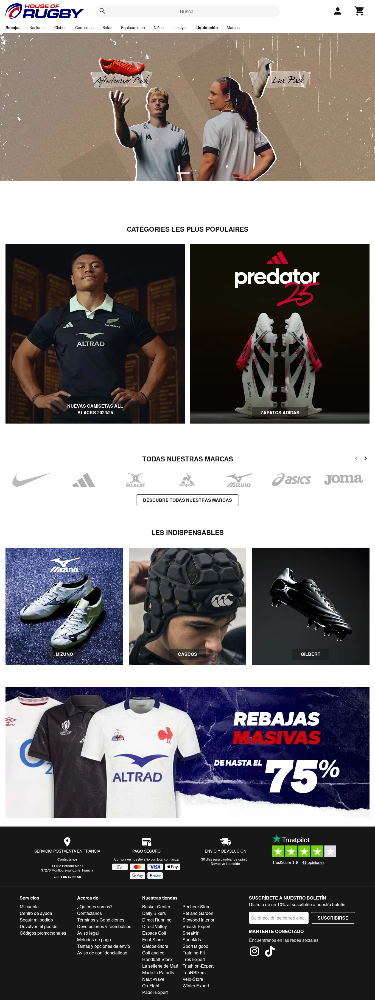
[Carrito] (359, 10)
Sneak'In (191, 933)
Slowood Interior (198, 920)
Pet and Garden (198, 913)
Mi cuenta (29, 906)
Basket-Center (156, 906)
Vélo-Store (193, 979)
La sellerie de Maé (160, 966)
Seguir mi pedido (36, 920)
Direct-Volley (154, 926)
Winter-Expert (196, 985)
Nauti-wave (153, 979)
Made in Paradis (158, 972)
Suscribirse (333, 918)
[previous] (356, 459)
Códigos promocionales (43, 933)
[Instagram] (254, 952)
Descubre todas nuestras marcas (187, 500)
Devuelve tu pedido (225, 863)
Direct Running (157, 920)
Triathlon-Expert (198, 966)
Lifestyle (179, 27)
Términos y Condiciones (100, 920)
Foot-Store (152, 939)
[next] (366, 459)
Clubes (60, 27)
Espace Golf (154, 933)
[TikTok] (269, 952)
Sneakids (192, 939)
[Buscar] (102, 11)
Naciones (37, 27)
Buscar (187, 11)
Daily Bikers (154, 913)
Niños (159, 27)
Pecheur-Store (197, 906)
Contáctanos (67, 859)
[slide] (180, 173)
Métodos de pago (94, 939)
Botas (107, 27)
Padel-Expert (155, 992)
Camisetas (84, 27)
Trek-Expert (194, 959)
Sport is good (195, 946)
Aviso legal (88, 933)
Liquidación (206, 27)
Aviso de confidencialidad (102, 952)
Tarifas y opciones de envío (103, 946)
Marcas (233, 27)
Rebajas (13, 27)
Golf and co (153, 952)
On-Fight (150, 985)
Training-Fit (194, 952)
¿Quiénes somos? (95, 906)
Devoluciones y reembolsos (104, 926)
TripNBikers (194, 972)
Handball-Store (157, 959)
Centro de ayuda (36, 913)
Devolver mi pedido (39, 926)
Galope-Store (155, 946)
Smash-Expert (196, 926)
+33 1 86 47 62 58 (67, 876)
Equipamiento (133, 27)
